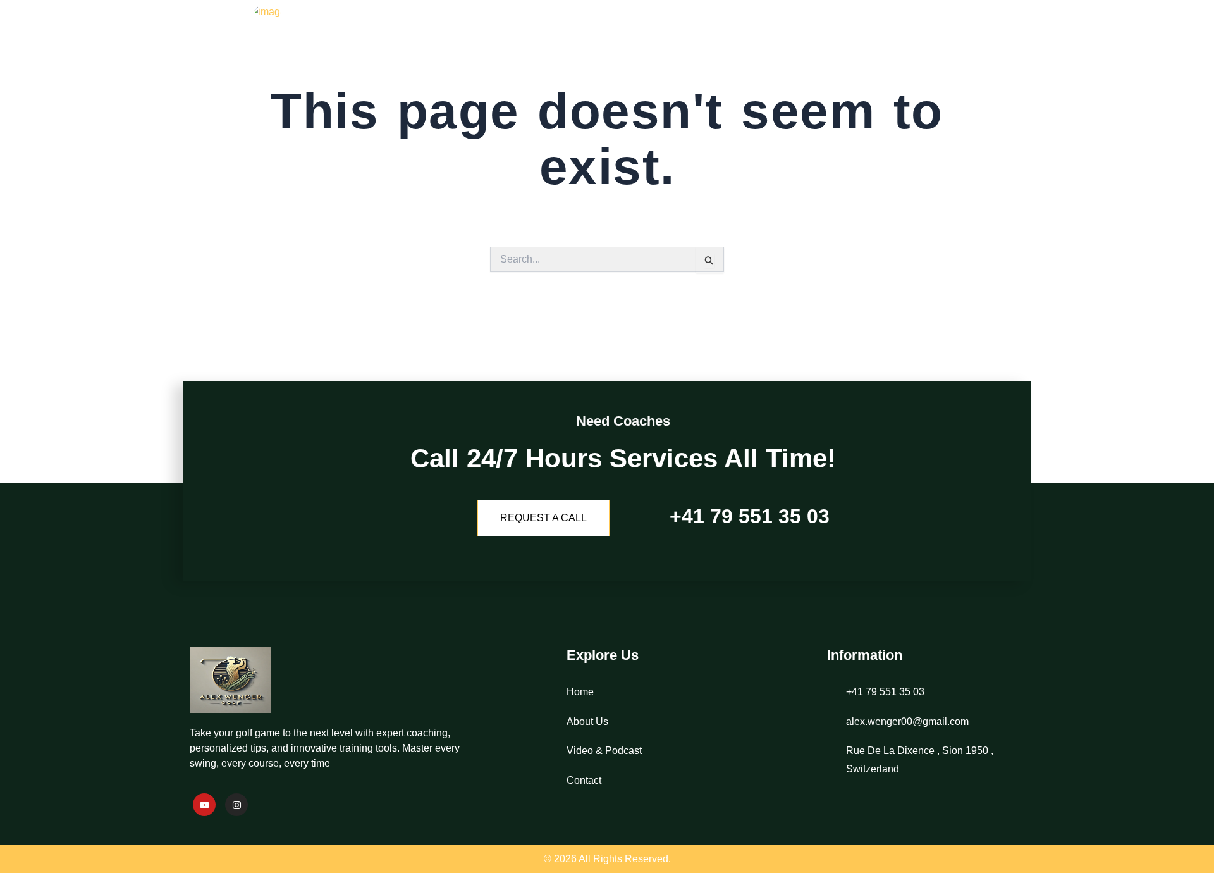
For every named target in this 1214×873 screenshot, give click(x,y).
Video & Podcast (890, 35)
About (797, 35)
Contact (988, 35)
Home (736, 35)
